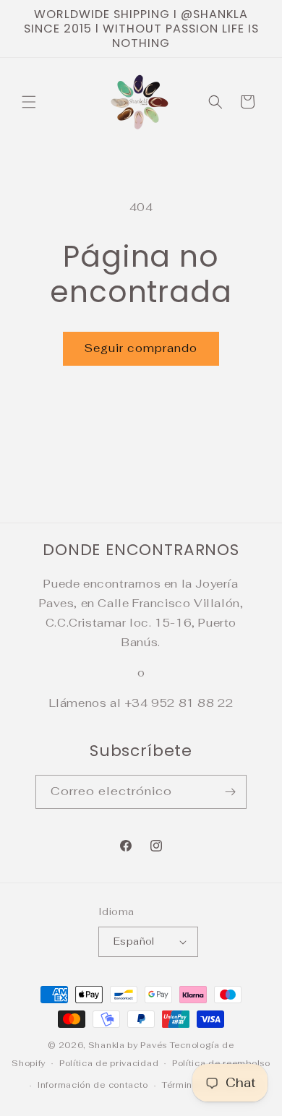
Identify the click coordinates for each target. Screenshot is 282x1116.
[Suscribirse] (230, 792)
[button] (29, 102)
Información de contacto (93, 1085)
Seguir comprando (141, 348)
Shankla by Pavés (127, 1045)
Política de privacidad (108, 1063)
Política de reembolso (221, 1063)
